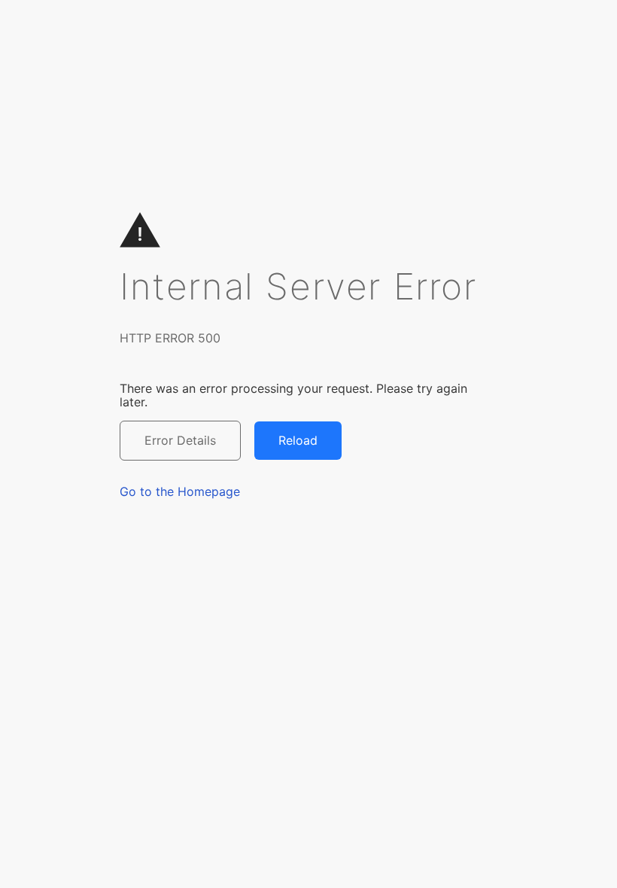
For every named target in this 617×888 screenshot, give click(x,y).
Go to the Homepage (180, 491)
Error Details (180, 440)
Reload (298, 440)
